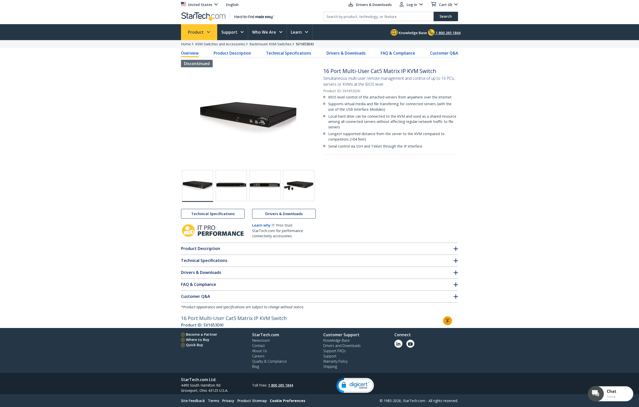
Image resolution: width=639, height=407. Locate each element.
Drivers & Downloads (346, 53)
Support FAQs (334, 350)
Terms (213, 400)
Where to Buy (197, 339)
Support (229, 32)
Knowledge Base (412, 32)
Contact (258, 345)
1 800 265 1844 (280, 385)
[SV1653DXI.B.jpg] (231, 185)
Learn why (261, 225)
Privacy (228, 400)
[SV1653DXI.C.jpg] (265, 185)
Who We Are (264, 32)
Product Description (232, 53)
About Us (259, 350)
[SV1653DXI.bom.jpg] (298, 185)
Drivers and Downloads (342, 345)
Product (196, 32)
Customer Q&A (444, 53)
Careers (258, 356)
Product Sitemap (252, 400)
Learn (297, 32)
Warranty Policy (335, 361)
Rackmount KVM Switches (270, 44)
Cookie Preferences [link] (287, 400)
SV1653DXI (305, 44)
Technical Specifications (288, 53)
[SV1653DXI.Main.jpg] (197, 186)
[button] (355, 385)
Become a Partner (201, 334)
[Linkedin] (398, 344)
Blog (255, 366)
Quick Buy (194, 344)
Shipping (330, 366)
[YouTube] (410, 344)
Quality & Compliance (269, 361)
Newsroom (261, 340)
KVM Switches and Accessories (220, 44)
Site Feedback (193, 400)
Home (186, 44)
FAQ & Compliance (398, 53)
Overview (190, 53)
